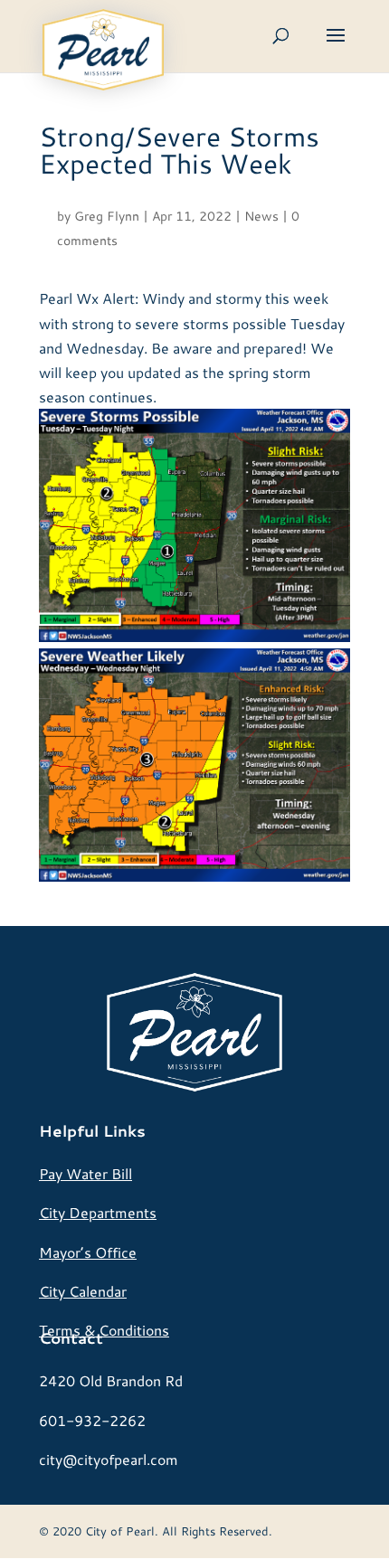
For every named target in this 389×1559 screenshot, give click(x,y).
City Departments (98, 1212)
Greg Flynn (106, 216)
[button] (335, 47)
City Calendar (83, 1290)
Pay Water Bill (85, 1173)
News (261, 216)
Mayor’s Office (88, 1252)
